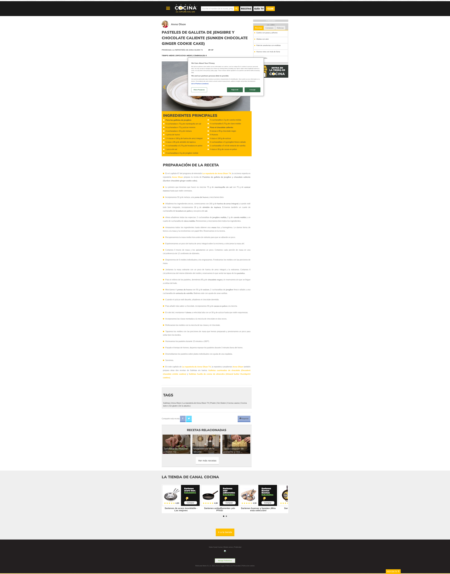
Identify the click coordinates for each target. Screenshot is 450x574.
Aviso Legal (220, 566)
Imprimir (245, 419)
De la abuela (184, 406)
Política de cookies (248, 566)
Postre (213, 403)
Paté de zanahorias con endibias (268, 45)
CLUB (270, 8)
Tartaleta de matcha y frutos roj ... (175, 450)
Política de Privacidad (232, 566)
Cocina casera (233, 403)
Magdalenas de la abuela (203, 450)
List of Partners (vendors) (200, 83)
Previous (165, 86)
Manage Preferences (225, 560)
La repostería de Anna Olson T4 (196, 403)
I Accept (252, 90)
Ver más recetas (207, 460)
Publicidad (237, 547)
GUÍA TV (259, 8)
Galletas (166, 403)
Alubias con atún (262, 39)
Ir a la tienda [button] (225, 532)
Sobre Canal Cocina (215, 547)
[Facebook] (183, 419)
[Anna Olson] (176, 27)
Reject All (234, 90)
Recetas (258, 28)
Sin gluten (173, 406)
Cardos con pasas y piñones (267, 33)
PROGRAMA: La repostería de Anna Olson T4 (182, 50)
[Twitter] (189, 419)
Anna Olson (176, 403)
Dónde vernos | (229, 547)
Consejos (269, 28)
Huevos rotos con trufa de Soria (268, 52)
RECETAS (246, 8)
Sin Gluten (221, 403)
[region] (226, 76)
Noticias (280, 28)
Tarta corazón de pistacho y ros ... (233, 450)
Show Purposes (199, 90)
